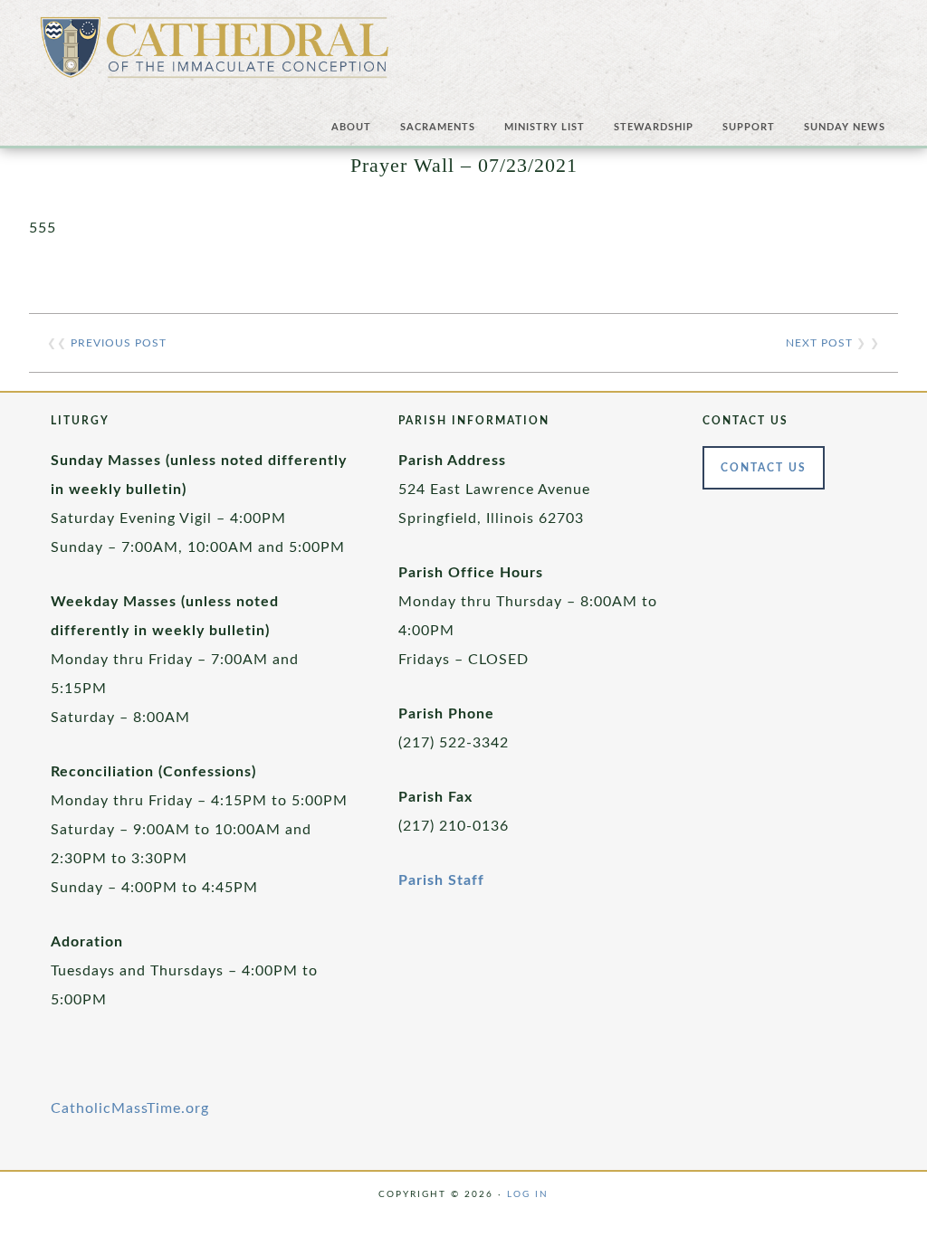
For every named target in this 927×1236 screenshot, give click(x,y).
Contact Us (764, 467)
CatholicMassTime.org (130, 1108)
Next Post (819, 343)
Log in (528, 1194)
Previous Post (119, 343)
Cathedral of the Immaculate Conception (214, 54)
